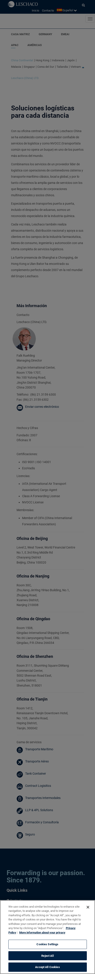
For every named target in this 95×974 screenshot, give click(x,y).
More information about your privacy (42, 932)
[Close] (88, 907)
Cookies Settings (47, 944)
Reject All (47, 955)
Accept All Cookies (47, 967)
